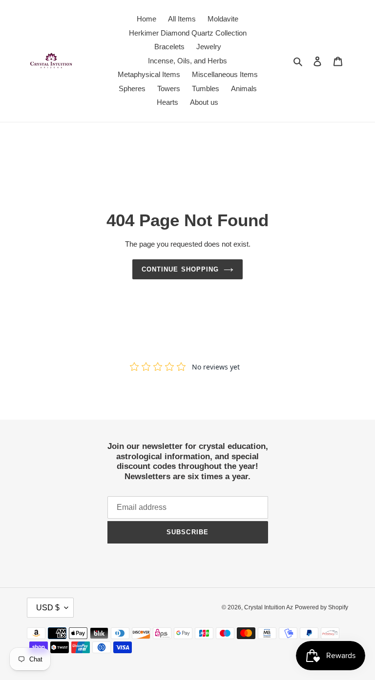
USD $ (48, 607)
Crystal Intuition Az (268, 607)
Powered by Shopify (321, 607)
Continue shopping (180, 269)
